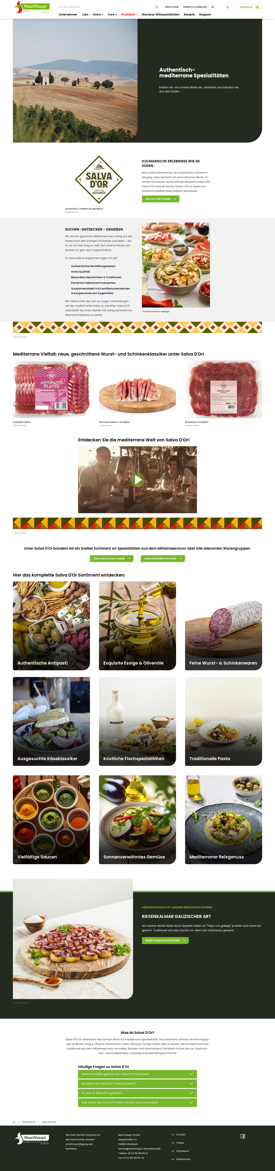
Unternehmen (68, 14)
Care (111, 14)
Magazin (205, 14)
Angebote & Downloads (195, 7)
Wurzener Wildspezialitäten (160, 14)
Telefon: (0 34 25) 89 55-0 (133, 1153)
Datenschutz (183, 1159)
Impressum (182, 1151)
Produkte (128, 14)
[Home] (14, 1122)
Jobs (85, 14)
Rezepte (189, 14)
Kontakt (180, 1134)
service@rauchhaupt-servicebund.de (139, 1148)
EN (213, 7)
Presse (180, 1142)
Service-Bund (172, 7)
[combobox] (108, 7)
